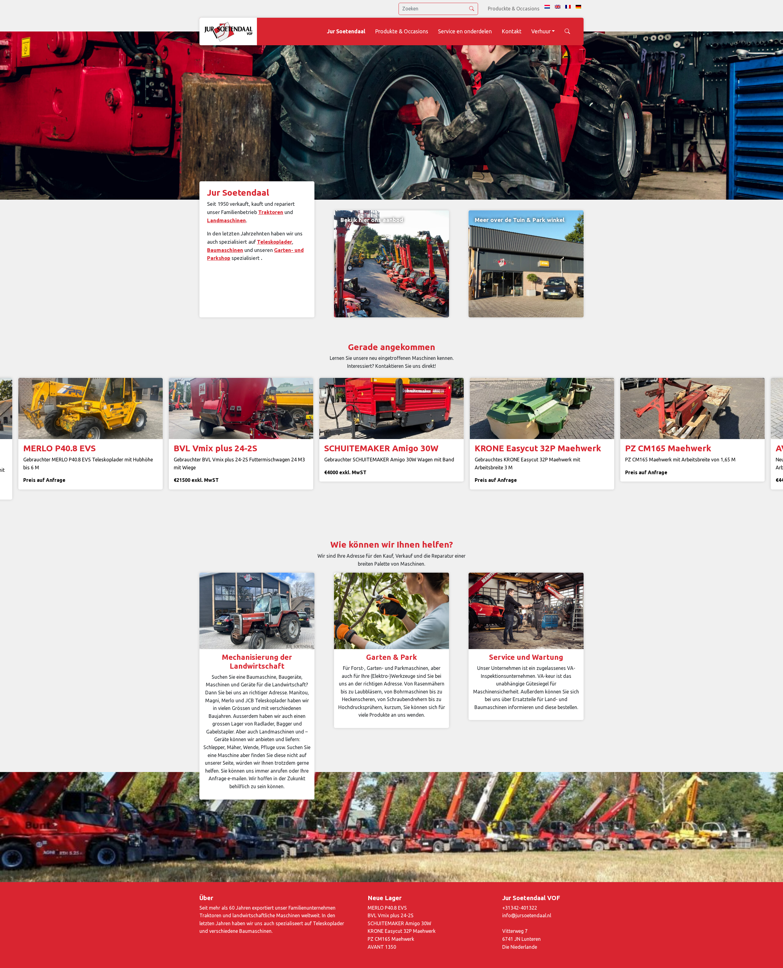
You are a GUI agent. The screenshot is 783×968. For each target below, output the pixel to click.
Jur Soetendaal (346, 31)
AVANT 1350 (382, 947)
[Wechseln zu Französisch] (568, 6)
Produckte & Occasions (514, 8)
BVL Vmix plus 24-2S (391, 915)
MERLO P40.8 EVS (387, 908)
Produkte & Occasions (401, 31)
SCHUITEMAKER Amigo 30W (399, 923)
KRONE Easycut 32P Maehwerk (402, 931)
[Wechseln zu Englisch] (557, 6)
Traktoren (270, 212)
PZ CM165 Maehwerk (391, 939)
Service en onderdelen (465, 31)
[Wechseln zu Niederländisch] (547, 6)
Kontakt (511, 31)
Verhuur (541, 31)
